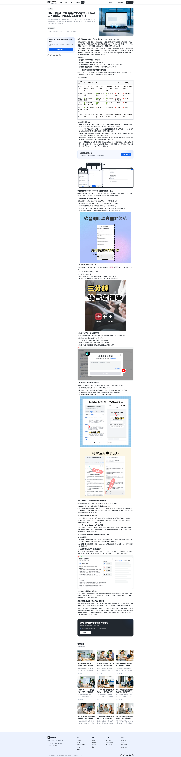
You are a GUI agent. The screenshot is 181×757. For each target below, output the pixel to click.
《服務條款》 (76, 755)
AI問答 (78, 747)
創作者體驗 (124, 745)
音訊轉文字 (80, 742)
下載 (71, 2)
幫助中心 (94, 740)
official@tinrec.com (56, 745)
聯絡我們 (94, 745)
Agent (78, 749)
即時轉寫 (79, 740)
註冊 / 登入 (120, 2)
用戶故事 (123, 742)
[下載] (74, 2)
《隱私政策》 (82, 755)
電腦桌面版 (109, 745)
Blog (82, 2)
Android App (109, 742)
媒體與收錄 (124, 747)
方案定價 (78, 2)
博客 (93, 747)
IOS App (108, 740)
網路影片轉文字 (81, 745)
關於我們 (123, 740)
